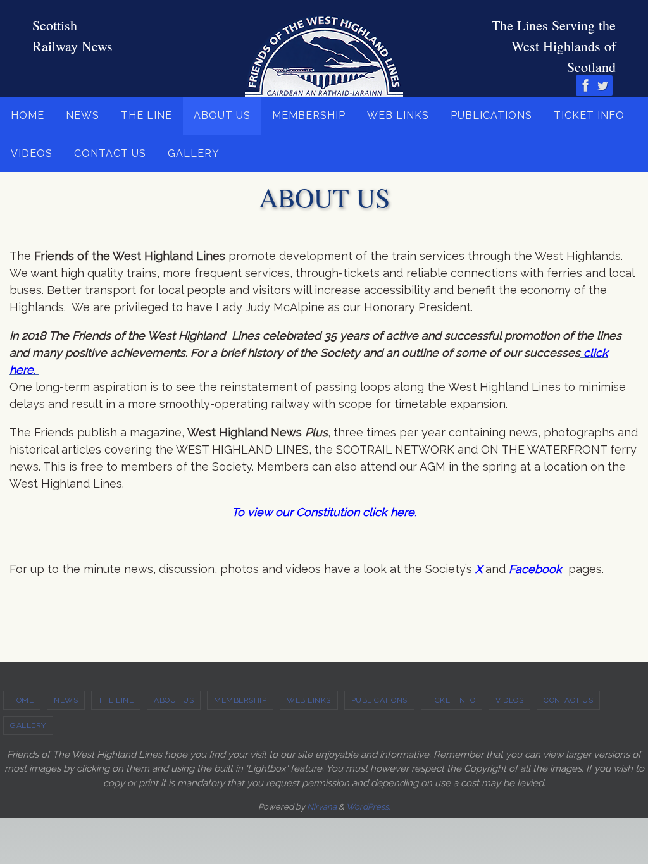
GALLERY (28, 725)
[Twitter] (602, 85)
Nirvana (322, 807)
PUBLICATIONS (379, 700)
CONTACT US (568, 700)
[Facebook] (586, 85)
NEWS (66, 700)
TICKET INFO (452, 700)
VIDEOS (509, 700)
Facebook (537, 569)
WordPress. (368, 807)
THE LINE (116, 700)
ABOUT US (174, 700)
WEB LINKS (309, 700)
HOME (22, 700)
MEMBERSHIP (240, 700)
